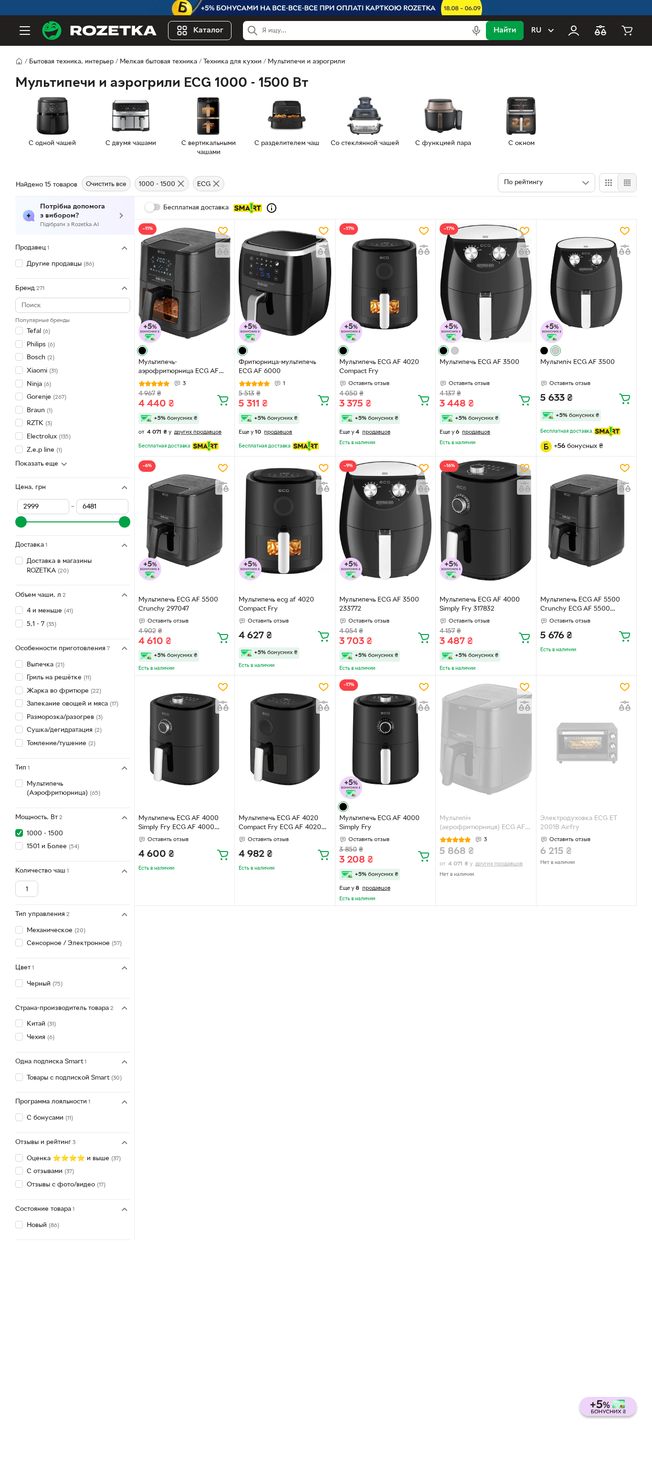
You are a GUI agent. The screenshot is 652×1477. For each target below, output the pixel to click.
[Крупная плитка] (608, 183)
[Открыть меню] (24, 30)
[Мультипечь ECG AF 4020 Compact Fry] (385, 283)
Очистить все (106, 184)
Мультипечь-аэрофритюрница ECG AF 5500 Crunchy (178, 367)
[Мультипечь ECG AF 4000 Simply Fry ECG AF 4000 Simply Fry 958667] (184, 739)
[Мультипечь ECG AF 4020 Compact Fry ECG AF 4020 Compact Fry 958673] (285, 739)
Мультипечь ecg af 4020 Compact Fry (276, 604)
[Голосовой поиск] (476, 30)
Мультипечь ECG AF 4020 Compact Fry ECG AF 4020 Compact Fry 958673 (280, 823)
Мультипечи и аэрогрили (306, 62)
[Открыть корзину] (627, 30)
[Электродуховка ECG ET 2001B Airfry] (586, 739)
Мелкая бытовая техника (158, 62)
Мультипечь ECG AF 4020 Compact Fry (379, 366)
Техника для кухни (232, 62)
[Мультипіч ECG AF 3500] (586, 283)
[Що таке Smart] (271, 208)
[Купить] (223, 399)
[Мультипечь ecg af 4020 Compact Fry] (285, 520)
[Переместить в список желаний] (223, 231)
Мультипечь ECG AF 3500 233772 (379, 604)
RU (536, 30)
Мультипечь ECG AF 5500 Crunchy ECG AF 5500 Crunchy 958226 (580, 605)
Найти (505, 30)
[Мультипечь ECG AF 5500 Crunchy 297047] (184, 520)
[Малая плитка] (627, 183)
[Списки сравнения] (600, 30)
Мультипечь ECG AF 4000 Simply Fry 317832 (480, 604)
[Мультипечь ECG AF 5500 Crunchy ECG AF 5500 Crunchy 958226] (586, 520)
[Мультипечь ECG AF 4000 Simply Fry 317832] (486, 520)
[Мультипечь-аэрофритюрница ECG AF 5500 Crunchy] (184, 283)
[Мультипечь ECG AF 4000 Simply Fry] (385, 739)
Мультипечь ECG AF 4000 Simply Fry (379, 823)
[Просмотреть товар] (142, 350)
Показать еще (36, 464)
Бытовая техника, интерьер (71, 62)
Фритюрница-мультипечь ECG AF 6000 (277, 366)
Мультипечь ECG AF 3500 (479, 362)
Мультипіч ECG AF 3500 (577, 362)
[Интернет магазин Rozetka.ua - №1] (99, 30)
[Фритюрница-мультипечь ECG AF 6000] (285, 283)
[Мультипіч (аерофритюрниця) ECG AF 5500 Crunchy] (486, 739)
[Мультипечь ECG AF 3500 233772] (385, 520)
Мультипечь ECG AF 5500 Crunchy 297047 (178, 604)
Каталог (208, 30)
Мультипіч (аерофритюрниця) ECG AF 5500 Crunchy (482, 823)
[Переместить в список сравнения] (223, 250)
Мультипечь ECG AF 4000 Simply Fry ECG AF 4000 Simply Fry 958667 (178, 823)
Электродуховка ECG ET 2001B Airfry (578, 823)
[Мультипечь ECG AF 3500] (486, 283)
